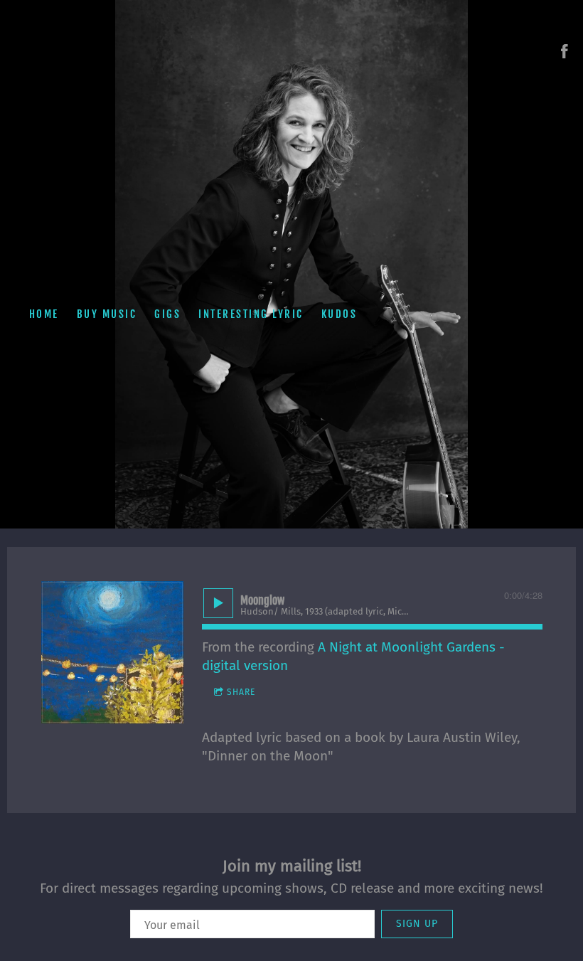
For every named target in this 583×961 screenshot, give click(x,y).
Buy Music (107, 314)
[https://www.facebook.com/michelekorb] (564, 51)
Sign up (417, 924)
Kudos (339, 314)
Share (241, 692)
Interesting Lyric (251, 314)
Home (44, 314)
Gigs (167, 314)
